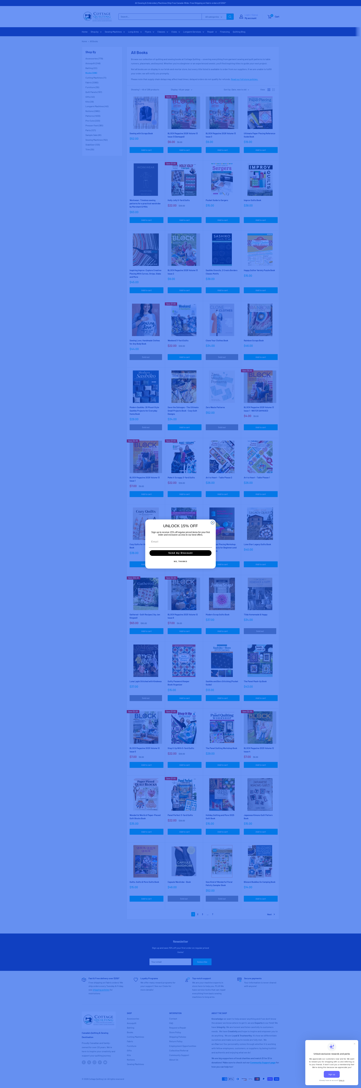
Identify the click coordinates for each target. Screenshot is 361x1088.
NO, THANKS (180, 561)
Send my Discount (180, 553)
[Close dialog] (212, 522)
